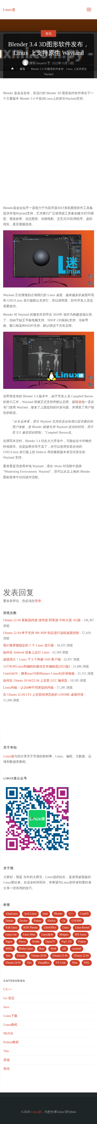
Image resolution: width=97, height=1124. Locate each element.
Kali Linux (11, 927)
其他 (6, 1060)
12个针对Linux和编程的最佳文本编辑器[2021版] (36, 666)
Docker (24, 920)
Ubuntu (21, 955)
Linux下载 (10, 1016)
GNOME (77, 920)
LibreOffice (50, 927)
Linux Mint (29, 934)
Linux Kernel (82, 927)
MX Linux (80, 934)
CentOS (84, 913)
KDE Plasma (30, 927)
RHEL (9, 948)
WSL (87, 962)
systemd (76, 948)
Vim (29, 962)
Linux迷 (9, 9)
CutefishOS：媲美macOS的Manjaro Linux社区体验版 (39, 673)
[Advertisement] (48, 153)
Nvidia (35, 941)
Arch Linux (30, 913)
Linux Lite (11, 934)
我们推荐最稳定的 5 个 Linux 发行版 (28, 645)
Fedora (37, 920)
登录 (38, 601)
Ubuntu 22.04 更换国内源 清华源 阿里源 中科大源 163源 (42, 620)
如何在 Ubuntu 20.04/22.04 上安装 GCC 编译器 (35, 680)
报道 (78, 402)
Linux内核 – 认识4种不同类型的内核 (28, 687)
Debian (9, 920)
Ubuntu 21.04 (60, 955)
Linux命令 (47, 934)
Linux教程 (10, 1024)
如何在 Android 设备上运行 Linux (26, 652)
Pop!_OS (67, 941)
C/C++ (7, 989)
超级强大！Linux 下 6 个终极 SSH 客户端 (32, 659)
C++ (71, 913)
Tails (8, 955)
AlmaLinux (12, 913)
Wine (75, 962)
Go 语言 (8, 998)
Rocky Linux (26, 948)
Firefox (51, 920)
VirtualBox (43, 962)
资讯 (48, 33)
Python (82, 941)
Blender (58, 913)
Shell (53, 948)
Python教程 (11, 1042)
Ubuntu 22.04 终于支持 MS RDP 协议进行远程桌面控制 (41, 633)
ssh (64, 948)
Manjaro (64, 934)
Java (6, 1007)
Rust (41, 948)
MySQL (8, 1033)
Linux (65, 927)
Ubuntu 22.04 (81, 955)
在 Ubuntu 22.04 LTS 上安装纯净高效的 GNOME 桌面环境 (43, 694)
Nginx (9, 941)
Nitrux (22, 941)
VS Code (61, 962)
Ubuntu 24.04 (13, 962)
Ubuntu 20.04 (38, 955)
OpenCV (50, 941)
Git (63, 920)
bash (45, 913)
